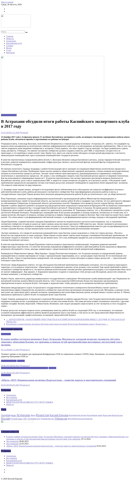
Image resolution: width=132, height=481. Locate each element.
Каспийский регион (78, 415)
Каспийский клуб (14, 43)
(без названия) (12, 441)
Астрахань (23, 415)
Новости (10, 39)
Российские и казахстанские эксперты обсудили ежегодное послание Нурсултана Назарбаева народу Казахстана (57, 324)
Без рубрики (11, 397)
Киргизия (107, 415)
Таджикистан (33, 418)
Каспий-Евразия (59, 415)
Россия (5, 418)
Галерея (9, 46)
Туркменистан (47, 418)
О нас (8, 50)
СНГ (25, 419)
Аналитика (11, 41)
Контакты (10, 53)
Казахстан (42, 415)
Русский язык (16, 419)
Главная (9, 36)
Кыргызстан (117, 415)
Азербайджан (8, 415)
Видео (9, 48)
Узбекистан (60, 418)
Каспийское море (94, 415)
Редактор (24, 132)
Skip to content (7, 2)
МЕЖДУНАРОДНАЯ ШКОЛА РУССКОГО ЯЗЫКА (24, 368)
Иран (33, 415)
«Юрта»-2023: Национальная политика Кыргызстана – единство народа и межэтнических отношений (58, 380)
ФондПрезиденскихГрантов (80, 419)
